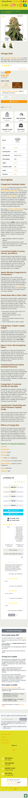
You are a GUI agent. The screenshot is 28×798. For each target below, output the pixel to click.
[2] (4, 66)
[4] (9, 66)
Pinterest (10, 107)
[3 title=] (20, 482)
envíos (24, 638)
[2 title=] (17, 482)
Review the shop (13, 514)
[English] (26, 1)
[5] (11, 66)
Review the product (13, 510)
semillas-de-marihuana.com (11, 687)
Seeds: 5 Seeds (5, 81)
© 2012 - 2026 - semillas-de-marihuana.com (11, 787)
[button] (18, 5)
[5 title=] (24, 482)
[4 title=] (22, 482)
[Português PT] (23, 1)
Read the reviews (22, 69)
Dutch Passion (19, 286)
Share (5, 107)
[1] (2, 66)
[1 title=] (15, 482)
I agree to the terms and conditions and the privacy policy (14, 727)
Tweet (8, 107)
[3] (6, 66)
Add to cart (14, 101)
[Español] (21, 1)
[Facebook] (14, 750)
